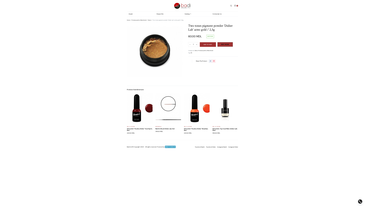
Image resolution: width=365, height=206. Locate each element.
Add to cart (208, 44)
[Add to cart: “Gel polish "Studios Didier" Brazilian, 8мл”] (207, 101)
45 (191, 53)
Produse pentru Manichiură (139, 20)
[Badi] (182, 6)
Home (128, 20)
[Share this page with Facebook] (210, 61)
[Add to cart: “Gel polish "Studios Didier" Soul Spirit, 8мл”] (150, 101)
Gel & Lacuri (131, 126)
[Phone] (360, 201)
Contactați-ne (217, 14)
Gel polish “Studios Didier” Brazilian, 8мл (196, 129)
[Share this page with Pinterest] (213, 61)
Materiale (158, 126)
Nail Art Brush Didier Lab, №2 (165, 129)
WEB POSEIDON (170, 147)
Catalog (187, 14)
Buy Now (225, 44)
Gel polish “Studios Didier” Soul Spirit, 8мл (139, 129)
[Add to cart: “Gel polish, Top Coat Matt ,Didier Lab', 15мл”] (235, 101)
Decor (149, 20)
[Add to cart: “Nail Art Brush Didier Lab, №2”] (178, 101)
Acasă (131, 14)
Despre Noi (160, 14)
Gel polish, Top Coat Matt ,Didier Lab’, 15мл (225, 129)
